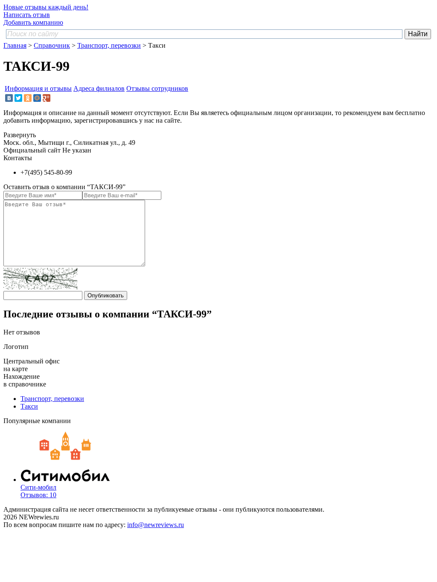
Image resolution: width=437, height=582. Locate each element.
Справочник (52, 45)
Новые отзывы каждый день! (45, 7)
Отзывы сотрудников (157, 88)
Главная (14, 45)
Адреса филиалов (99, 88)
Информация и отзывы (38, 88)
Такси (29, 406)
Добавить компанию (33, 22)
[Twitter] (18, 98)
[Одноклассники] (28, 98)
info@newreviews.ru (155, 524)
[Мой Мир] (37, 98)
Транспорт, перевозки (109, 45)
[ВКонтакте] (9, 98)
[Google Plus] (46, 98)
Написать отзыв (26, 14)
